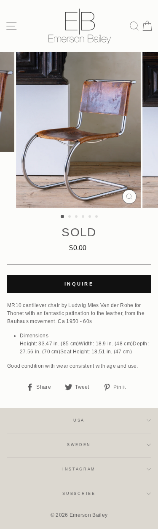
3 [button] (77, 217)
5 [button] (90, 217)
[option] (79, 130)
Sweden (79, 445)
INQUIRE (79, 283)
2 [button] (70, 217)
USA (79, 420)
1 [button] (63, 217)
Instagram (79, 469)
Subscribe (78, 494)
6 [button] (97, 217)
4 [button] (84, 217)
